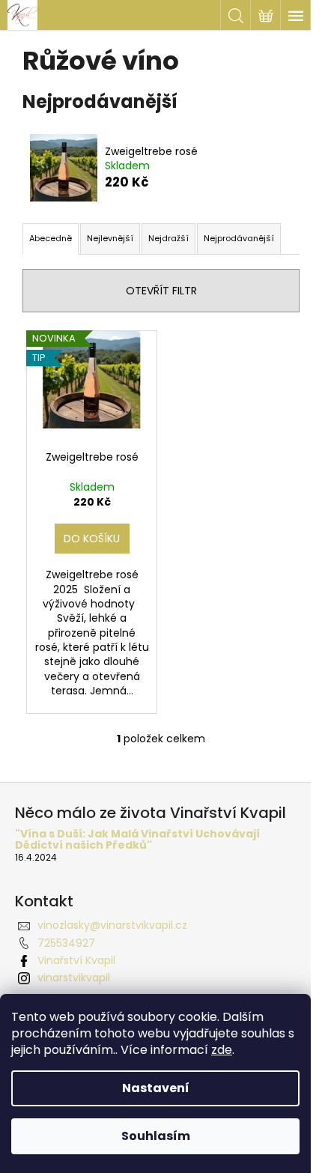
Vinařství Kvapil (76, 960)
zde (221, 1049)
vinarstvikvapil (73, 977)
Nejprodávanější (239, 238)
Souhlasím (155, 1136)
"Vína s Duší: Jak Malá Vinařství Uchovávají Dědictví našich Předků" (137, 840)
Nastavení (155, 1088)
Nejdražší (168, 238)
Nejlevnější (110, 238)
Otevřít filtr (161, 290)
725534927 (66, 943)
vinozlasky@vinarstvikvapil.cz (112, 925)
